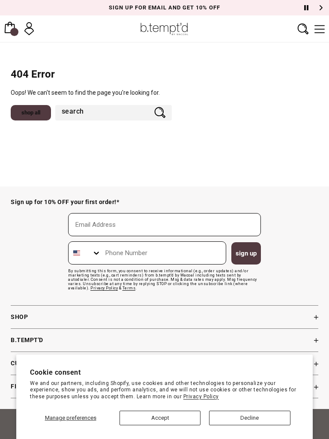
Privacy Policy (201, 397)
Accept (160, 418)
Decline (249, 418)
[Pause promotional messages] (306, 8)
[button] (303, 28)
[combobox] (103, 112)
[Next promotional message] (322, 7)
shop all (30, 112)
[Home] (164, 28)
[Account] (29, 29)
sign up (246, 253)
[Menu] (319, 28)
